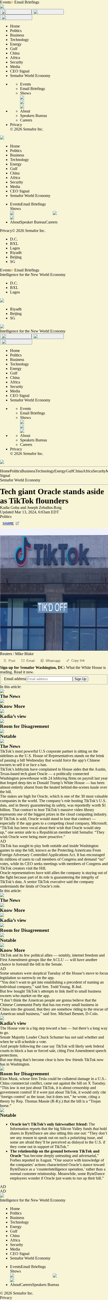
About (25, 111)
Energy (60, 471)
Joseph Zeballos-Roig (44, 507)
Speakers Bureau (33, 115)
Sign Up (80, 679)
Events (5, 2)
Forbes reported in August (30, 1160)
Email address (15, 679)
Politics (15, 471)
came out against (57, 1083)
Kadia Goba (9, 507)
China (78, 471)
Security (99, 471)
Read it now (23, 672)
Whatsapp (53, 661)
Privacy (16, 124)
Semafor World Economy (20, 480)
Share (8, 523)
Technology (44, 471)
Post (12, 661)
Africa (88, 471)
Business (28, 471)
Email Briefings (26, 2)
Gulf (69, 471)
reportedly (83, 805)
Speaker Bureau (32, 222)
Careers (26, 120)
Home (5, 471)
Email (30, 661)
